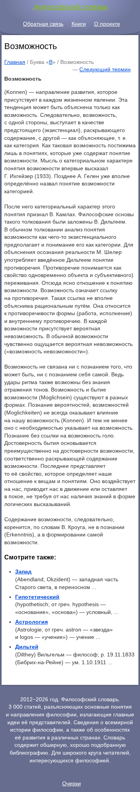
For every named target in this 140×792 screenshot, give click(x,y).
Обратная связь (43, 24)
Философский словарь (71, 7)
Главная (14, 62)
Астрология (31, 622)
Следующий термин (105, 69)
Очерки (71, 783)
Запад (23, 571)
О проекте (107, 24)
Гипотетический (37, 597)
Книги (79, 24)
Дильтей (26, 647)
